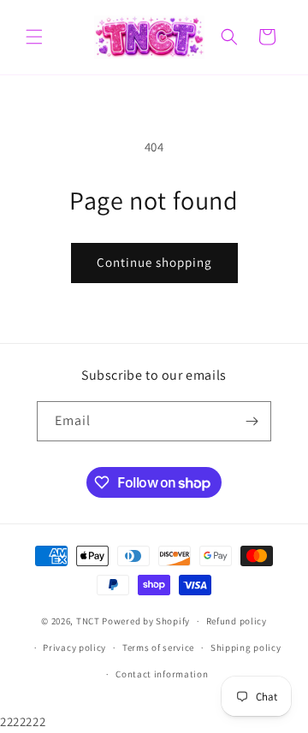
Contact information (162, 674)
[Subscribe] (251, 421)
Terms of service (158, 647)
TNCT (88, 621)
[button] (34, 37)
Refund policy (236, 621)
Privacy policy (74, 647)
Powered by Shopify (146, 621)
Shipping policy (245, 647)
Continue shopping (154, 262)
